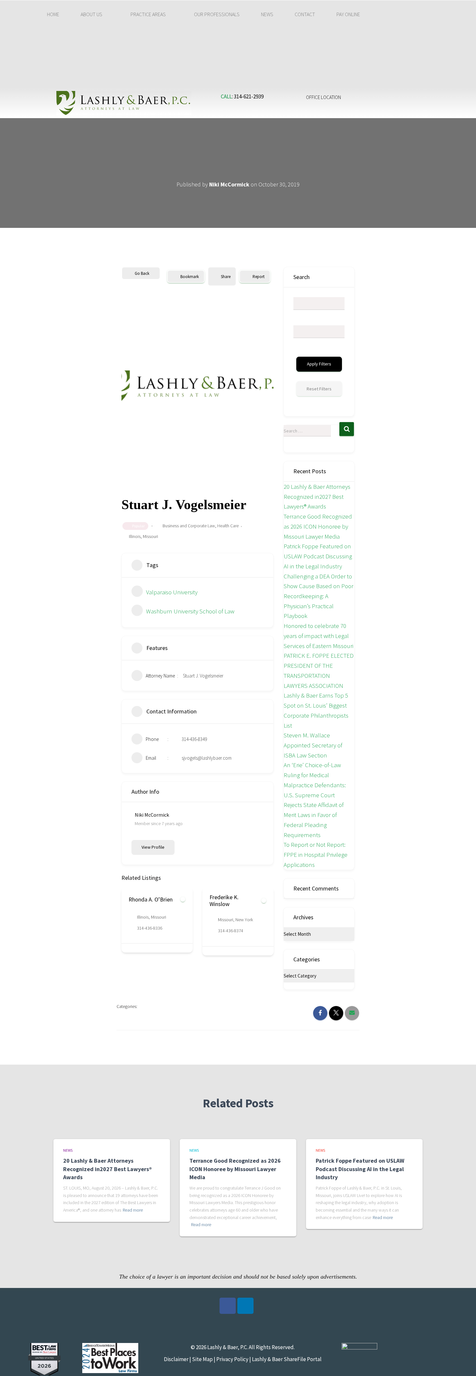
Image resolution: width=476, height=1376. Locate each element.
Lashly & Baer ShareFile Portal (287, 1359)
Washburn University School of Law (190, 611)
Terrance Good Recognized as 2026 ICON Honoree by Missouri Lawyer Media (318, 526)
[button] (95, 14)
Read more (133, 1210)
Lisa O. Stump (226, 899)
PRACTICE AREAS (148, 14)
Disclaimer (176, 1359)
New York (163, 920)
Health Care (228, 526)
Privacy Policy (232, 1359)
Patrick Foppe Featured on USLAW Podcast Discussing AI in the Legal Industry (318, 556)
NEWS (267, 14)
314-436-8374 (149, 931)
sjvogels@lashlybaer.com (207, 758)
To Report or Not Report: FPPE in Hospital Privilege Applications (315, 854)
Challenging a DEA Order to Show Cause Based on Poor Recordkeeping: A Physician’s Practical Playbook (318, 596)
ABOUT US (91, 14)
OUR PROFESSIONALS (217, 14)
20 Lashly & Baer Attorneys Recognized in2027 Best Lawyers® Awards (317, 496)
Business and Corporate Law (189, 526)
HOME (53, 14)
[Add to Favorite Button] (182, 900)
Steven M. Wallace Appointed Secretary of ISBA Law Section (313, 745)
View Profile (153, 847)
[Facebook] (228, 1306)
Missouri (150, 536)
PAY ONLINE (348, 14)
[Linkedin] (245, 1306)
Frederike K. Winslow (143, 900)
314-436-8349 (194, 739)
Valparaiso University (172, 592)
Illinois (135, 536)
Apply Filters (319, 364)
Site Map (202, 1359)
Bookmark (189, 276)
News (68, 1150)
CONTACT (305, 14)
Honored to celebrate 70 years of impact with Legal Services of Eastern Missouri (318, 635)
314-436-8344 (230, 928)
